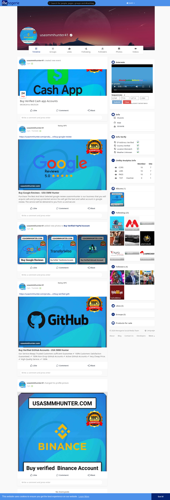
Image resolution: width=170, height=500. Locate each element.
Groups (119, 314)
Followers (120, 267)
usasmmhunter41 (54, 35)
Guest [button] (130, 3)
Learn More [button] (83, 496)
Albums (119, 188)
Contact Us (129, 336)
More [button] (151, 336)
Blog (119, 336)
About (112, 336)
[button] (72, 3)
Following (120, 213)
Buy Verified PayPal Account (77, 225)
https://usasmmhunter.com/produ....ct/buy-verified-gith (44, 294)
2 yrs (28, 63)
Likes (118, 306)
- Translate (35, 131)
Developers (141, 336)
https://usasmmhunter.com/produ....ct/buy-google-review (45, 136)
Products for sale (124, 323)
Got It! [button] (161, 496)
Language (150, 330)
